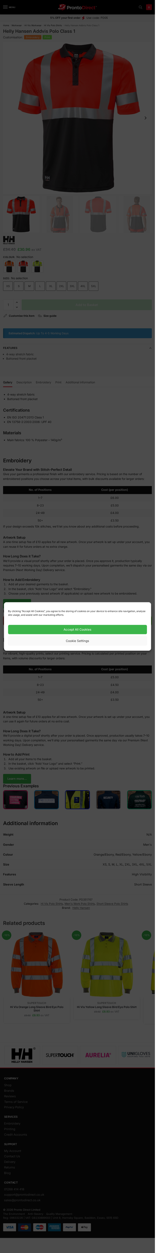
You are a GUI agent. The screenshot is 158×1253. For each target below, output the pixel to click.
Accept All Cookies (77, 629)
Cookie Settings (77, 641)
